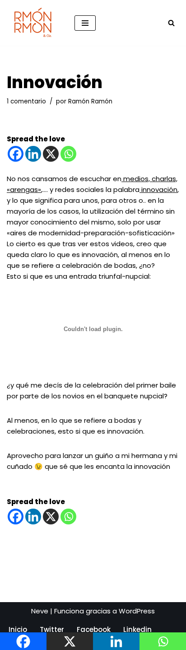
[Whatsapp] (68, 154)
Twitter (52, 629)
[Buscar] (171, 22)
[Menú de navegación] (85, 23)
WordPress (137, 611)
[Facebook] (15, 154)
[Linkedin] (33, 154)
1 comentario (26, 101)
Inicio (18, 629)
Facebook (94, 629)
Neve (39, 611)
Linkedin (137, 629)
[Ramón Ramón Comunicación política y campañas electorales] (34, 22)
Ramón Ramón (90, 101)
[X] (51, 154)
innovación (158, 189)
